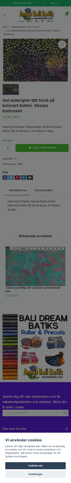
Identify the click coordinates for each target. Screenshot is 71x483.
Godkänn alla (35, 465)
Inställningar (35, 474)
